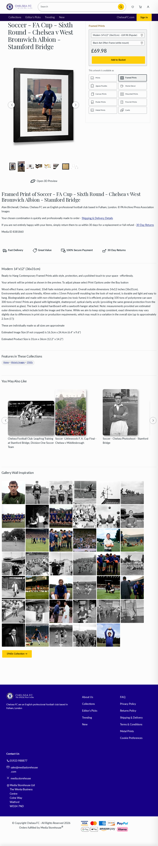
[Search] (121, 7)
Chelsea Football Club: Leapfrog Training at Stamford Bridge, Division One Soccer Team (31, 442)
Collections (14, 17)
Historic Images (18, 363)
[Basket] (140, 6)
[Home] (20, 6)
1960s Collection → (17, 654)
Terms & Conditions (131, 724)
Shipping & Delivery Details (97, 218)
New (61, 17)
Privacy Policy (128, 704)
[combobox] (78, 7)
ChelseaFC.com (125, 17)
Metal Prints (127, 731)
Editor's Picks (33, 17)
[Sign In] (148, 6)
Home (6, 363)
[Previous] (11, 105)
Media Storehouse (51, 827)
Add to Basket (118, 60)
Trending (50, 17)
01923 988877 (18, 760)
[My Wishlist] (132, 6)
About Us (87, 697)
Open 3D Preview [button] (46, 181)
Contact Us (12, 753)
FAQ (122, 697)
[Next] (75, 105)
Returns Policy (128, 710)
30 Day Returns (145, 225)
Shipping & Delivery (131, 717)
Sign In (144, 17)
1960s (30, 363)
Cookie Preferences (131, 738)
